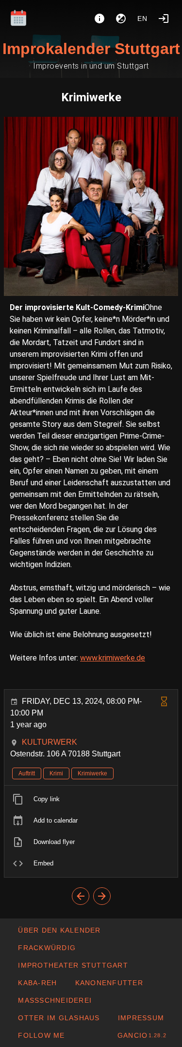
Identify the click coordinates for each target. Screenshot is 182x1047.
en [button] (142, 18)
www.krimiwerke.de (112, 657)
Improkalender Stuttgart (91, 48)
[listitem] (91, 799)
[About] (99, 18)
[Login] (163, 18)
